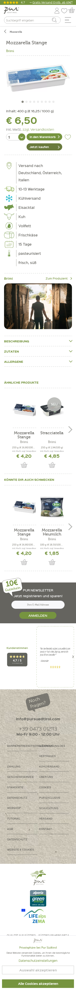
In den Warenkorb (43, 137)
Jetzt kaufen (39, 147)
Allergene (13, 362)
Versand (45, 818)
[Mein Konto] (57, 10)
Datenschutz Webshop (17, 803)
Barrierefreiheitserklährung (22, 745)
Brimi (10, 51)
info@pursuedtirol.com (38, 719)
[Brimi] (38, 306)
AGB (10, 829)
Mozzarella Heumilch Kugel (52, 532)
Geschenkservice (20, 776)
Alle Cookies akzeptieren (38, 983)
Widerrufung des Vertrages (52, 751)
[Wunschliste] (65, 10)
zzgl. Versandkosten (38, 129)
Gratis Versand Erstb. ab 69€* (52, 2)
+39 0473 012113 (38, 728)
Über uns (46, 776)
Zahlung (13, 766)
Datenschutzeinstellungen (38, 961)
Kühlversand (49, 766)
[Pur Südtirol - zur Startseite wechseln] (11, 10)
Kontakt (45, 829)
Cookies (45, 787)
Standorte (15, 787)
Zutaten (11, 351)
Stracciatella (51, 433)
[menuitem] (69, 21)
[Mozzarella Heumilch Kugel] (52, 506)
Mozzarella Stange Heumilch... (24, 435)
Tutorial (13, 818)
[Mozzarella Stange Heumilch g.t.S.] (24, 409)
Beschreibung (16, 341)
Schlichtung (48, 808)
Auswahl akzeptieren (38, 970)
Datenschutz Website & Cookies (20, 844)
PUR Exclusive (49, 797)
